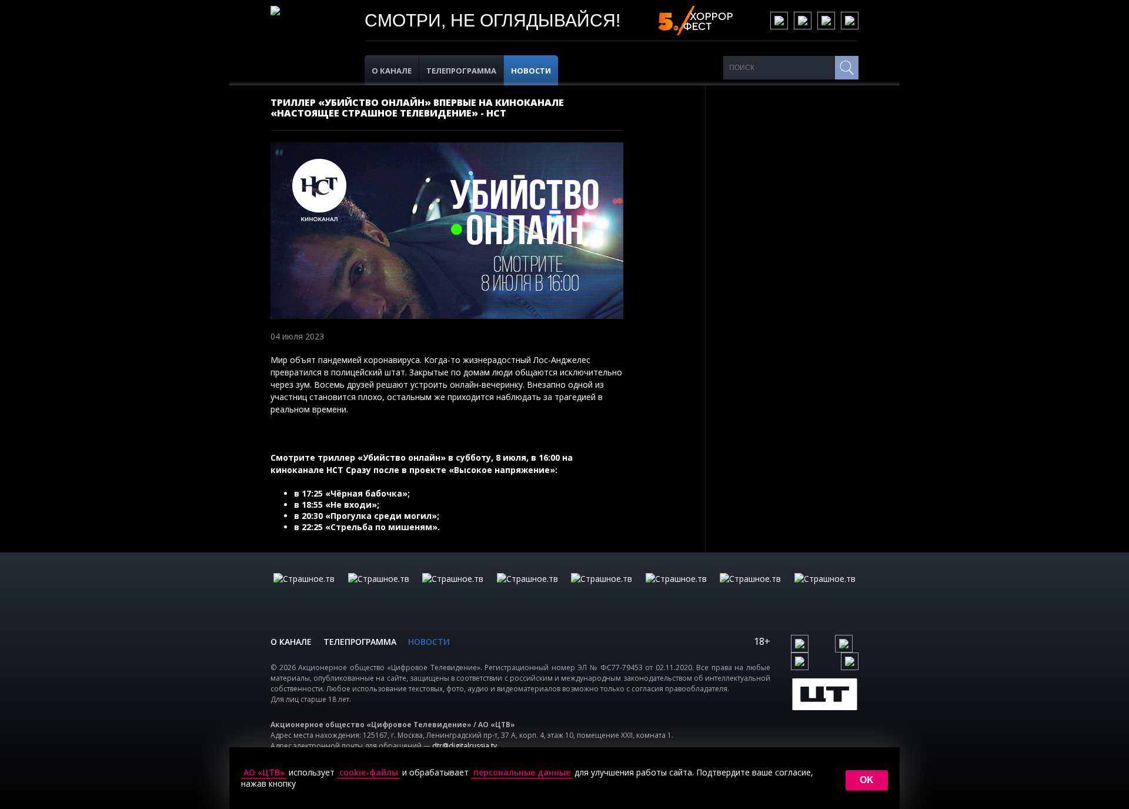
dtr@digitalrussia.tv (464, 746)
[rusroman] (750, 590)
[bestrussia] (378, 590)
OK (867, 780)
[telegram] (826, 20)
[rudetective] (676, 590)
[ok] (802, 20)
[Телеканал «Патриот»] (825, 590)
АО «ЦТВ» (264, 772)
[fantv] (452, 590)
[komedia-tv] (601, 590)
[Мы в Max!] (850, 20)
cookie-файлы (368, 772)
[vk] (779, 20)
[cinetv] (304, 590)
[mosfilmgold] (527, 590)
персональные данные (521, 772)
